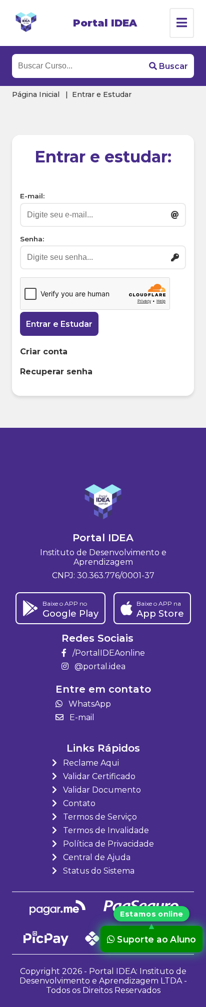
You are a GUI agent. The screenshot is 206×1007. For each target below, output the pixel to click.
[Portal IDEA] (26, 23)
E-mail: (32, 196)
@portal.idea (99, 666)
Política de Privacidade (107, 844)
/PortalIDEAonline (107, 653)
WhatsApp (88, 704)
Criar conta (44, 351)
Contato (78, 803)
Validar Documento (101, 790)
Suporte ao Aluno (156, 939)
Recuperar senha (56, 371)
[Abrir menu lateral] (182, 23)
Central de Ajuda (95, 857)
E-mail (81, 717)
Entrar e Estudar (59, 324)
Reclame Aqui (90, 763)
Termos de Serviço (99, 817)
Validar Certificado (98, 776)
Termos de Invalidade (105, 830)
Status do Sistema (97, 871)
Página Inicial (36, 94)
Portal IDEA (105, 23)
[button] (168, 66)
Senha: (32, 239)
